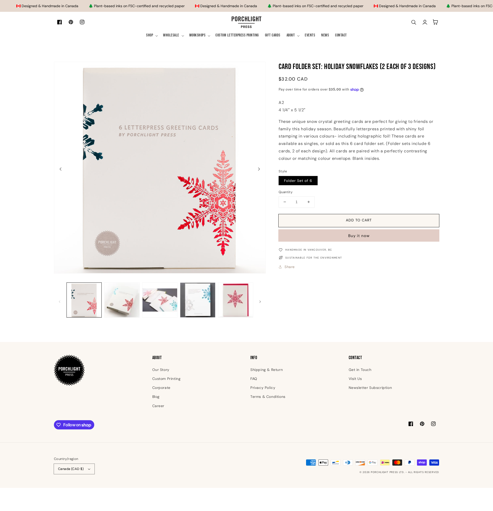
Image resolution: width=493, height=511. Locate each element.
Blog (156, 396)
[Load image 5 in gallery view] (235, 300)
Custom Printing (166, 378)
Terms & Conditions (268, 396)
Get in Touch (360, 369)
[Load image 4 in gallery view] (197, 300)
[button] (151, 35)
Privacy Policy (262, 387)
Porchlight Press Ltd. (388, 472)
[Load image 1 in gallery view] (84, 300)
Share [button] (290, 266)
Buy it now (358, 235)
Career (158, 406)
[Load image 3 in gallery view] (159, 300)
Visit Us (355, 378)
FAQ (253, 378)
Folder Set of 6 (298, 180)
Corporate (161, 387)
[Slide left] (60, 169)
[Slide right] (259, 169)
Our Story (160, 369)
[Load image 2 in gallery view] (121, 300)
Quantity (285, 192)
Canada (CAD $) (71, 469)
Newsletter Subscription (370, 387)
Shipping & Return (266, 369)
